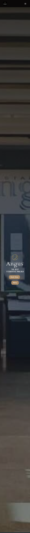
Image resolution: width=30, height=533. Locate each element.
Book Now (14, 277)
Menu (15, 283)
